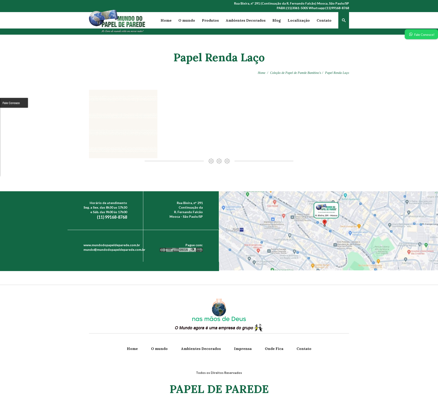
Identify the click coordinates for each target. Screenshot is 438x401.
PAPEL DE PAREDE (219, 389)
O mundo (186, 20)
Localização (299, 20)
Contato (324, 20)
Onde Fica (274, 348)
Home (166, 20)
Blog (276, 20)
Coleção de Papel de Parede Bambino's (295, 73)
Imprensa (243, 348)
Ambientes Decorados (246, 20)
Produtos (210, 20)
